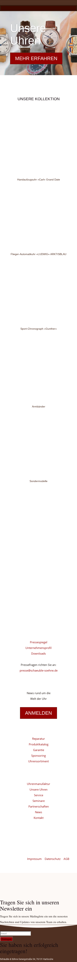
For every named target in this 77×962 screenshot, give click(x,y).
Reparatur (38, 738)
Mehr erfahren (36, 58)
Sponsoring (38, 755)
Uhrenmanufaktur (38, 784)
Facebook (23, 618)
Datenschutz (53, 859)
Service (38, 795)
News (38, 812)
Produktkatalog (38, 744)
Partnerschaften (38, 806)
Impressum (34, 859)
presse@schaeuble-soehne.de (39, 670)
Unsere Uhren (28, 34)
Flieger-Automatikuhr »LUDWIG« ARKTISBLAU (38, 254)
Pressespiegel (38, 642)
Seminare (39, 801)
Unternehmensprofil (38, 648)
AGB (66, 859)
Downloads (38, 653)
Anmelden (38, 713)
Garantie (38, 750)
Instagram (23, 606)
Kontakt (39, 818)
